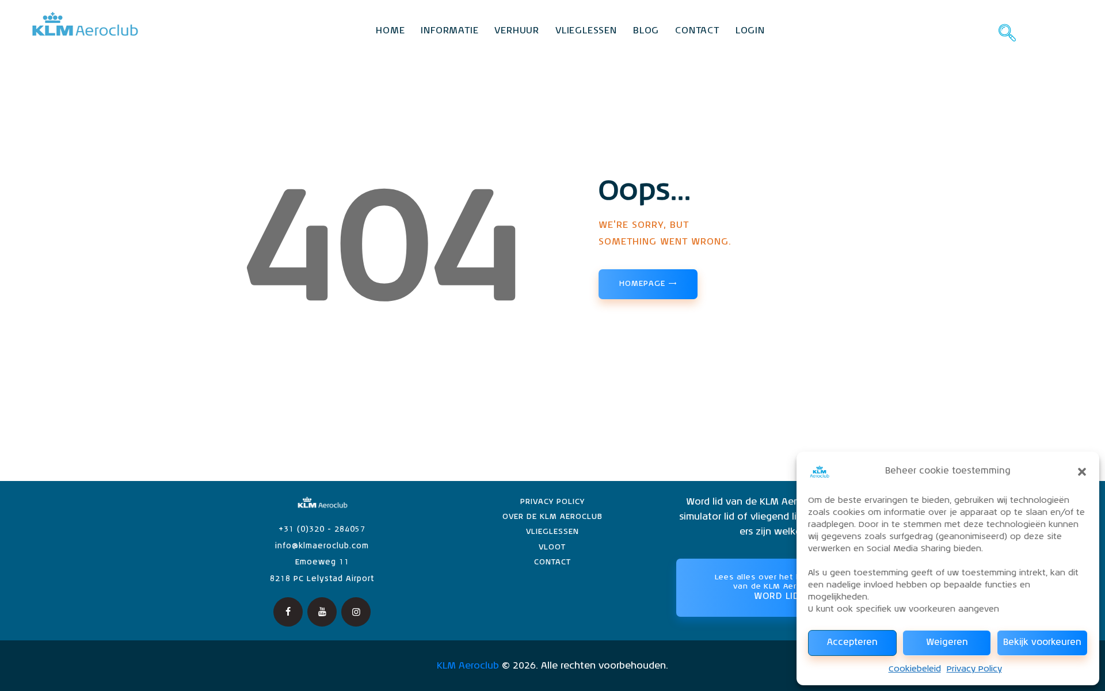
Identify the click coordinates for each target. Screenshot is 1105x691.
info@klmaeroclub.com (322, 546)
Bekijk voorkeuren (1042, 642)
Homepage (642, 284)
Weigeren (947, 642)
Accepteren (852, 642)
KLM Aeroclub (468, 666)
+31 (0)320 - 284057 (322, 529)
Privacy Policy (974, 669)
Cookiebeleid (915, 669)
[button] (1082, 472)
